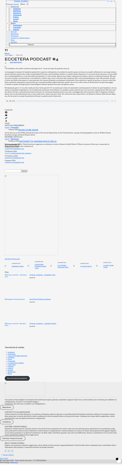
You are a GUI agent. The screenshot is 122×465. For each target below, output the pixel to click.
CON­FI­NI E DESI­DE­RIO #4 (14, 149)
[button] (13, 1)
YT (108, 1)
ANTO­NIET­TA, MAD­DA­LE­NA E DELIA (38, 141)
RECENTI (8, 259)
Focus (10, 359)
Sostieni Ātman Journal (12, 438)
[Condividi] (61, 121)
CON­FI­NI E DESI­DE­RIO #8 (14, 162)
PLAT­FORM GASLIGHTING (63, 266)
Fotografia (14, 127)
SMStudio (14, 462)
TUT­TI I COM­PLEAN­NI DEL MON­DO (18, 153)
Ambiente (11, 352)
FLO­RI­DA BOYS (86, 266)
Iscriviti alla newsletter (17, 378)
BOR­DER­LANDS (17, 266)
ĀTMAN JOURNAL (21, 1)
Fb (111, 1)
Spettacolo (15, 139)
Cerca (24, 171)
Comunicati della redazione (17, 356)
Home (6, 55)
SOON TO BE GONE (28, 130)
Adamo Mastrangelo (16, 62)
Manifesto (6, 407)
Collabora (6, 422)
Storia (10, 374)
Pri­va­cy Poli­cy (8, 455)
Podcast (10, 55)
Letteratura (12, 365)
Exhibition (11, 357)
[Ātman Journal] (13, 4)
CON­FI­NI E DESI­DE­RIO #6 (14, 158)
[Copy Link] (61, 118)
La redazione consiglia (16, 363)
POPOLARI (16, 259)
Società (10, 370)
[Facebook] (61, 112)
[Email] (61, 115)
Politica (10, 368)
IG (114, 1)
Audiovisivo (12, 354)
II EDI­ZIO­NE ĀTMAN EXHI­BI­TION (40, 266)
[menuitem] (15, 7)
